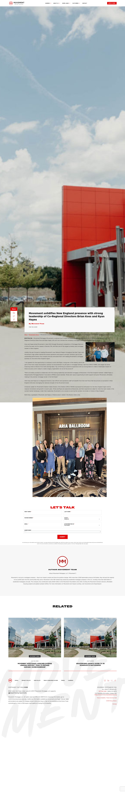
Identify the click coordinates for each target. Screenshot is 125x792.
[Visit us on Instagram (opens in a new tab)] (104, 680)
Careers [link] (47, 3)
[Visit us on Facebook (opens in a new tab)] (115, 680)
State (66, 517)
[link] (16, 3)
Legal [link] (16, 680)
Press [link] (63, 680)
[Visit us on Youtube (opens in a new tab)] (111, 680)
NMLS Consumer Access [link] (51, 680)
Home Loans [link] (65, 3)
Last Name (67, 511)
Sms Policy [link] (37, 680)
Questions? (27, 530)
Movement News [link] (34, 334)
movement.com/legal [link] (54, 699)
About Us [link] (56, 3)
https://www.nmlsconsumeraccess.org (106, 694)
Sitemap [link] (114, 704)
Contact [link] (84, 3)
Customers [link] (75, 3)
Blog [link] (26, 334)
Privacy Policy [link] (26, 680)
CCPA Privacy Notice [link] (111, 700)
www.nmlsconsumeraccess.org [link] (17, 699)
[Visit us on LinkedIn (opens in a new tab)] (108, 680)
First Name (27, 511)
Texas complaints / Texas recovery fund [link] (107, 697)
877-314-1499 (103, 691)
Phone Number (28, 517)
